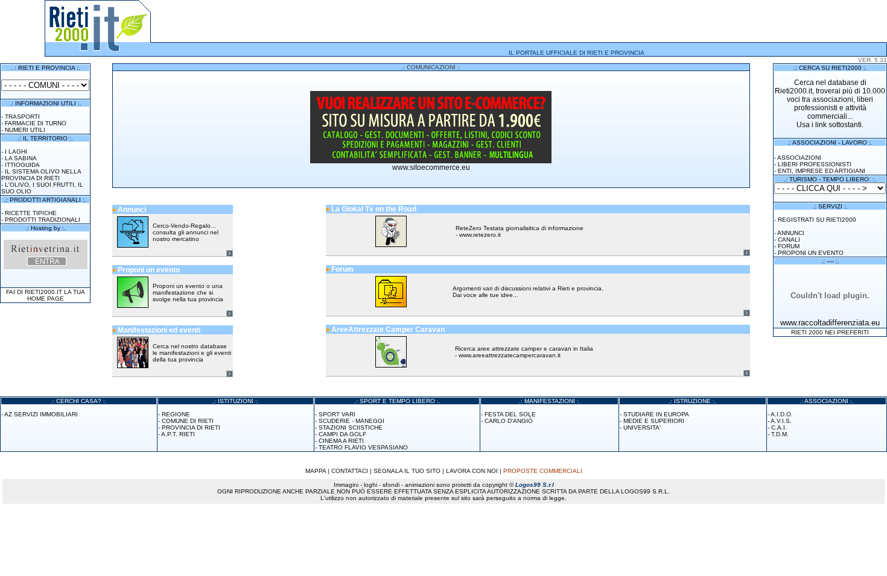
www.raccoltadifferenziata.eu (830, 322)
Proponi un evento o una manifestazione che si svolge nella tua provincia (188, 292)
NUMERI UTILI (25, 130)
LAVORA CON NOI (472, 471)
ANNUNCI (790, 233)
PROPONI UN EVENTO (811, 252)
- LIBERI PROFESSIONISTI (812, 164)
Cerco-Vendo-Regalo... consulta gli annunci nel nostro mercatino (185, 232)
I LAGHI (16, 151)
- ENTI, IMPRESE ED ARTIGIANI (819, 170)
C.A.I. (779, 427)
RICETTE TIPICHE (31, 213)
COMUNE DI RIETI (188, 421)
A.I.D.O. (782, 414)
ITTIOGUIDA (22, 164)
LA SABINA (21, 158)
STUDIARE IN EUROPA (656, 414)
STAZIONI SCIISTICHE (351, 427)
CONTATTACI (349, 471)
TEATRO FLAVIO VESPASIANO (363, 447)
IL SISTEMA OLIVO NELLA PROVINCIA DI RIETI (41, 174)
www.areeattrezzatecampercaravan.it (510, 355)
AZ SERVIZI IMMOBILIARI (41, 414)
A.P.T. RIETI (178, 434)
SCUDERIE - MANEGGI (351, 421)
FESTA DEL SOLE (510, 414)
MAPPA (315, 471)
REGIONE (176, 414)
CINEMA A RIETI (341, 440)
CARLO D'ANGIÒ (509, 421)
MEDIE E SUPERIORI (653, 421)
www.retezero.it (480, 234)
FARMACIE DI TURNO (35, 123)
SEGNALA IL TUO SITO (407, 471)
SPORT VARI (337, 414)
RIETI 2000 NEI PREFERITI (830, 332)
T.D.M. (780, 434)
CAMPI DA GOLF (342, 434)
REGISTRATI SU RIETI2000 (817, 219)
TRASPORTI (22, 116)
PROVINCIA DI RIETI (191, 427)
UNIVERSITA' (642, 427)
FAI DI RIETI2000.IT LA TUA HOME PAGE (45, 295)
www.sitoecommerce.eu (431, 167)
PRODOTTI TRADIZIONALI (42, 219)
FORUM (789, 246)
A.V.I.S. (781, 421)
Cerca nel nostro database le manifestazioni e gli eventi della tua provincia (192, 353)
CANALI (789, 239)
